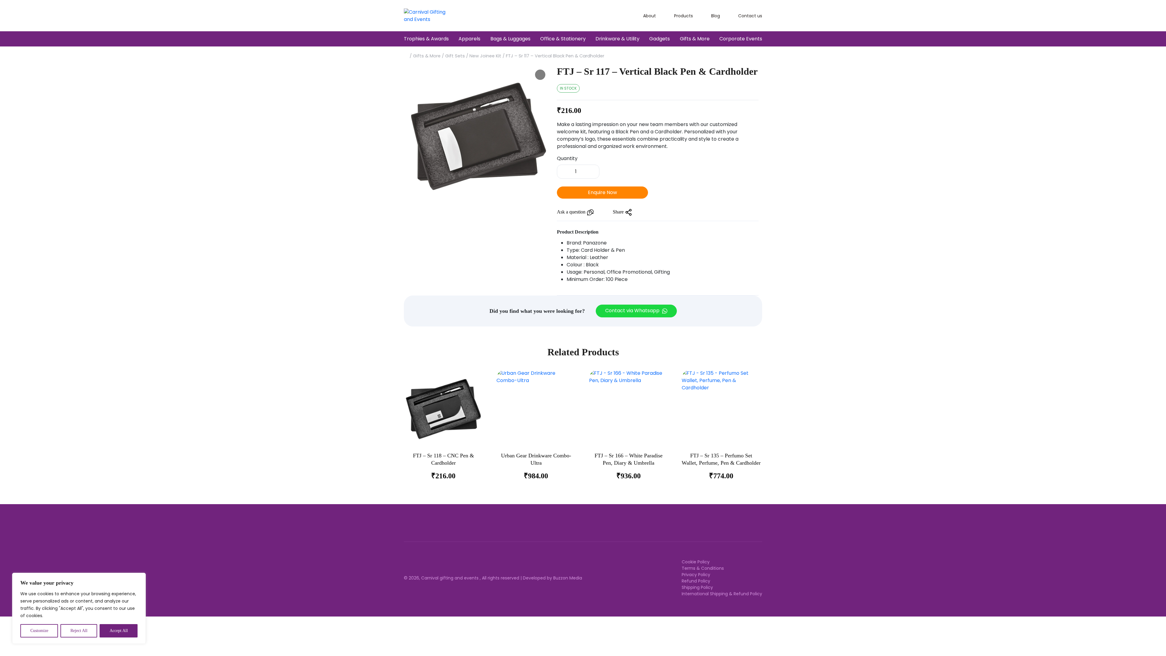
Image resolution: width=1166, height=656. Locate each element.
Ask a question (572, 211)
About (649, 16)
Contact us (750, 16)
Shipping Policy (697, 587)
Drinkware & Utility (617, 38)
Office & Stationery (563, 38)
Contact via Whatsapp (633, 310)
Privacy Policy (696, 575)
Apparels (469, 38)
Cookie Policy (696, 562)
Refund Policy (696, 581)
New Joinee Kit (485, 56)
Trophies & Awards (426, 38)
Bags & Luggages (510, 38)
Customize (39, 630)
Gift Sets (455, 56)
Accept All (119, 630)
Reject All (78, 630)
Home (406, 55)
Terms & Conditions (703, 568)
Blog (715, 16)
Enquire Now (602, 192)
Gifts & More (695, 38)
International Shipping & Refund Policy (722, 594)
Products (683, 16)
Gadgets (659, 38)
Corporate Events (740, 38)
